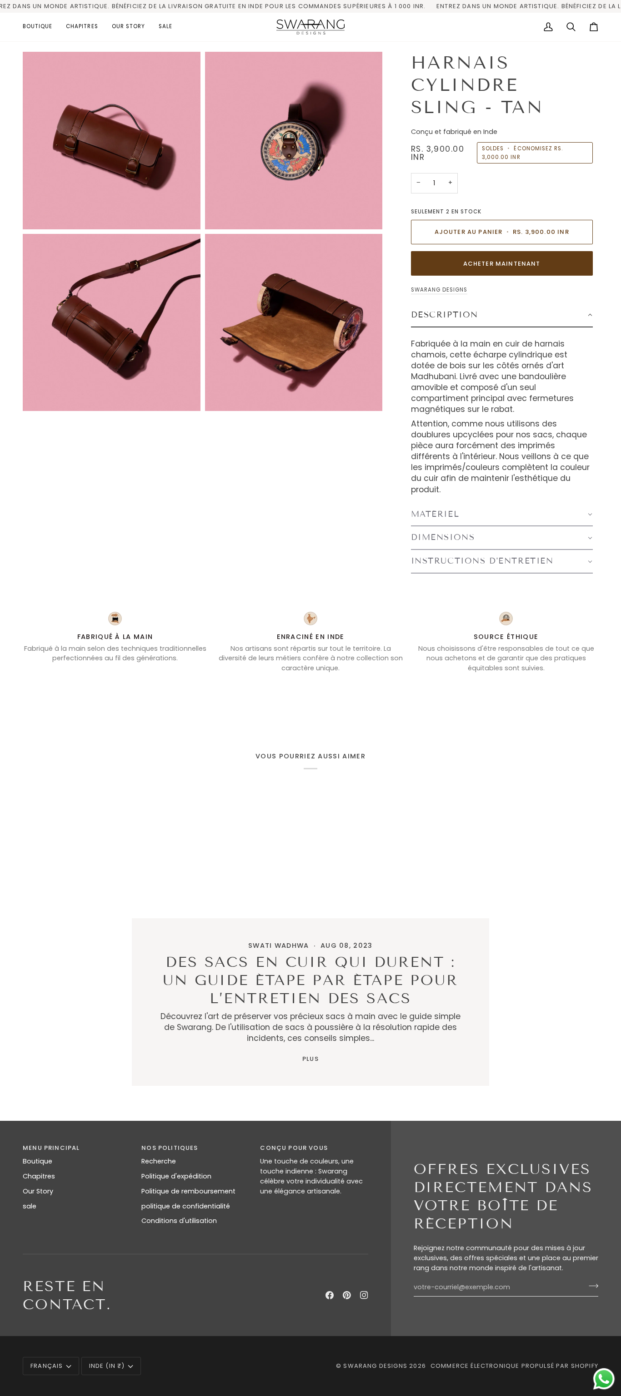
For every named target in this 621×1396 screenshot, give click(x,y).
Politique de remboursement (188, 1191)
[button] (41, 27)
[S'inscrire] (590, 1286)
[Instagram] (364, 1295)
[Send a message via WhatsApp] (603, 1378)
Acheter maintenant (502, 263)
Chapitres (39, 1176)
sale (29, 1206)
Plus (310, 1058)
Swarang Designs (439, 289)
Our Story (38, 1191)
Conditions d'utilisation (179, 1220)
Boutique (37, 1161)
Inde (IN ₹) (107, 1365)
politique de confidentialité (185, 1206)
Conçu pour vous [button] (294, 1148)
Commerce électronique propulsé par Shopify (514, 1365)
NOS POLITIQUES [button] (169, 1148)
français (46, 1365)
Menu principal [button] (51, 1148)
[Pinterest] (347, 1295)
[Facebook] (330, 1295)
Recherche (158, 1161)
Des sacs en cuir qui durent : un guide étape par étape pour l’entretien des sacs (310, 980)
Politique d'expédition (176, 1176)
